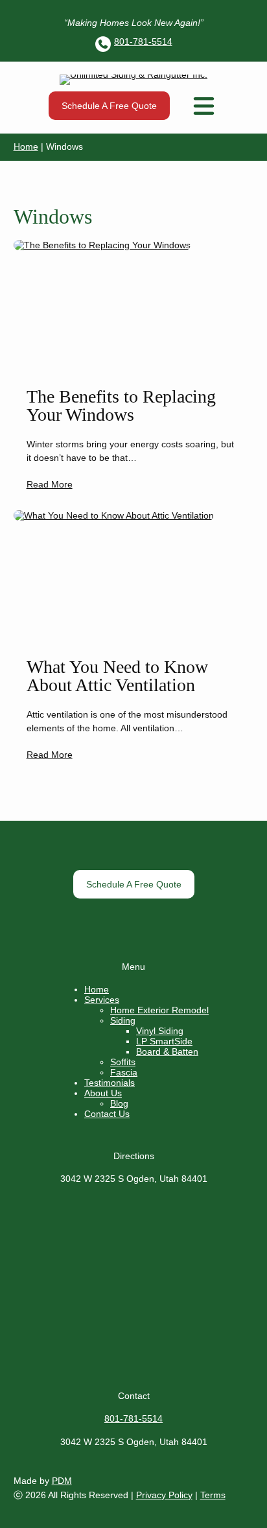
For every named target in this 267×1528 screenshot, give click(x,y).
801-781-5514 (143, 41)
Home (26, 146)
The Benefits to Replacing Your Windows (121, 406)
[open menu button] (203, 106)
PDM (62, 1480)
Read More (50, 484)
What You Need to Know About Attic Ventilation (117, 676)
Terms (213, 1495)
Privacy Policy (164, 1495)
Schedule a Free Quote (109, 105)
